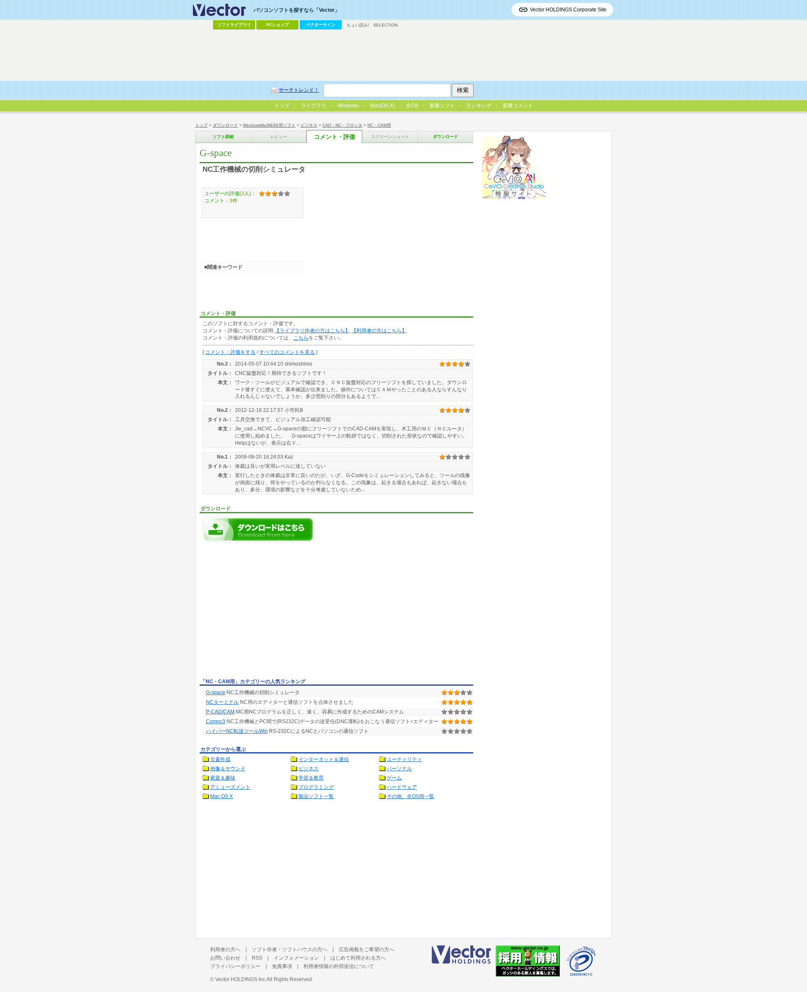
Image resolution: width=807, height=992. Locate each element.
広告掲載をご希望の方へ (366, 949)
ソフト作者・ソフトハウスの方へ (289, 949)
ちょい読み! (358, 25)
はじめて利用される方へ (358, 958)
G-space (215, 692)
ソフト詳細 (223, 136)
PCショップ (277, 24)
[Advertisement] (270, 612)
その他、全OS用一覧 (410, 796)
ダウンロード (225, 125)
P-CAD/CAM (220, 712)
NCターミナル (222, 702)
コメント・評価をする (230, 352)
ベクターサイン (320, 24)
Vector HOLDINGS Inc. (240, 979)
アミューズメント (230, 787)
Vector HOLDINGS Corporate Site (568, 10)
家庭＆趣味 (222, 778)
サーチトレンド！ (299, 90)
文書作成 (220, 759)
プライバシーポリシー (235, 966)
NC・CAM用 (379, 125)
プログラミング (316, 787)
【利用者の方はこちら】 (379, 331)
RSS (257, 958)
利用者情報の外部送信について (338, 966)
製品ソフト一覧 (316, 796)
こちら (301, 338)
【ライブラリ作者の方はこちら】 (312, 331)
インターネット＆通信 (323, 759)
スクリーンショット (390, 136)
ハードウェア (402, 787)
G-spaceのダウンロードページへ (258, 529)
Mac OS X (221, 796)
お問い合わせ (225, 958)
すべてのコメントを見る (287, 352)
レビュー (278, 136)
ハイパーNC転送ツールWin (237, 731)
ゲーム (394, 778)
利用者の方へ (225, 949)
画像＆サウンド (227, 769)
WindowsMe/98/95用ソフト (269, 125)
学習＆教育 (311, 778)
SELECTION (385, 25)
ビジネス (309, 125)
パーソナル (399, 769)
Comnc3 (215, 721)
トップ (201, 125)
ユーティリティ (404, 759)
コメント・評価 (334, 137)
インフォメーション (296, 958)
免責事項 (282, 966)
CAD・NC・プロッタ (342, 125)
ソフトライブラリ (234, 24)
